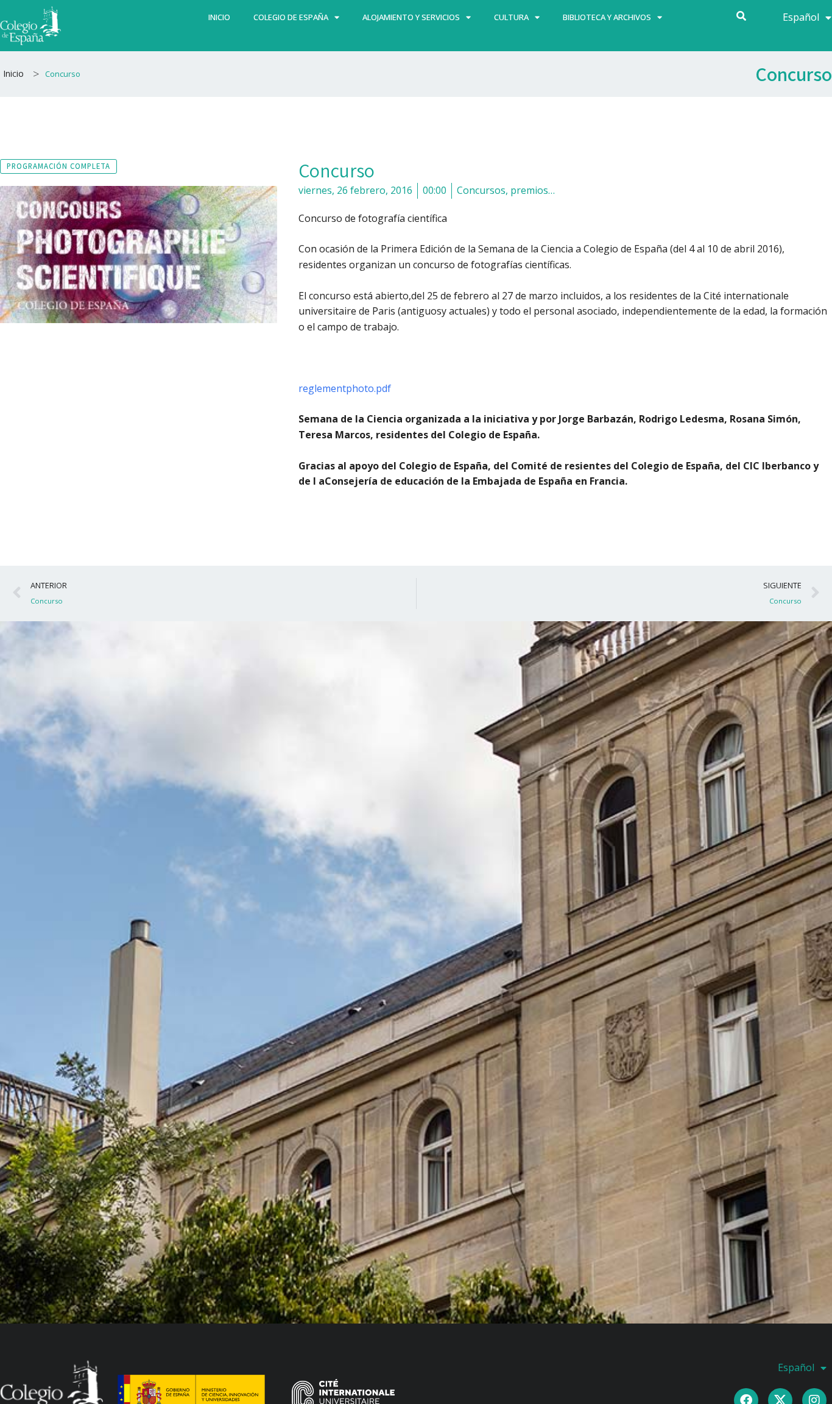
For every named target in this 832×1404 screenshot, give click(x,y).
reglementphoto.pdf (344, 388)
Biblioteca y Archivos (607, 17)
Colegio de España (290, 17)
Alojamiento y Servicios (411, 17)
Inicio (219, 17)
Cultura (511, 17)
